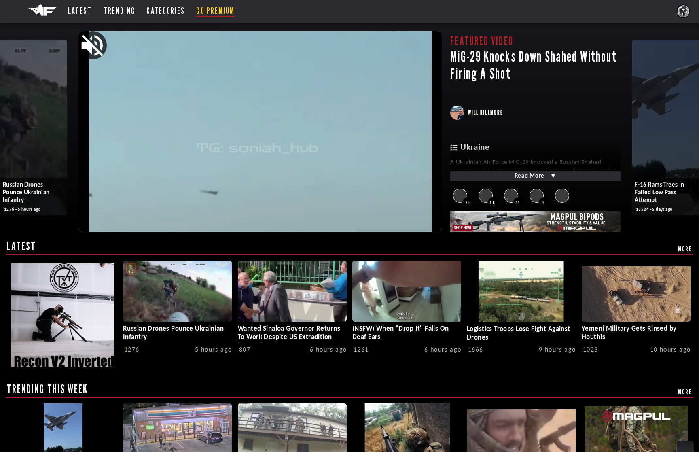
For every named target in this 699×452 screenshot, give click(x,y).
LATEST (21, 246)
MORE (685, 249)
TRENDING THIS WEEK (47, 389)
